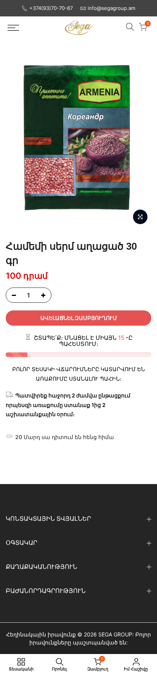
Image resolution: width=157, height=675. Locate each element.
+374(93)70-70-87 (51, 8)
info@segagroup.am (111, 8)
